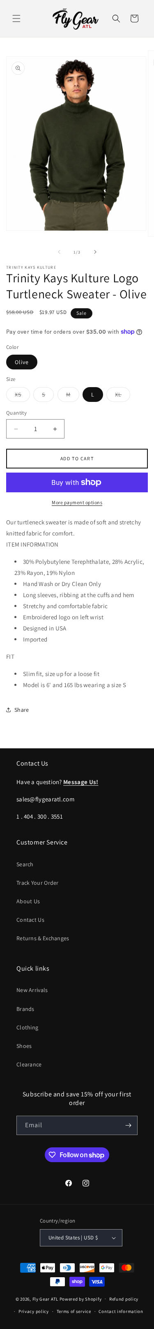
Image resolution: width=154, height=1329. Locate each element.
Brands (25, 1009)
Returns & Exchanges (42, 938)
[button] (16, 18)
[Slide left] (59, 252)
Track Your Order (37, 882)
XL (122, 396)
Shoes (24, 1046)
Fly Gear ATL (45, 1298)
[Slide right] (95, 252)
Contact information (121, 1311)
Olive (22, 362)
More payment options (77, 502)
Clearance (29, 1064)
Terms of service (74, 1311)
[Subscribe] (128, 1125)
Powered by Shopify (81, 1298)
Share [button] (21, 709)
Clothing (27, 1027)
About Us (28, 901)
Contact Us (30, 919)
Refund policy (123, 1299)
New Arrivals (32, 990)
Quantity (16, 412)
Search (25, 864)
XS (22, 396)
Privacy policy (33, 1311)
